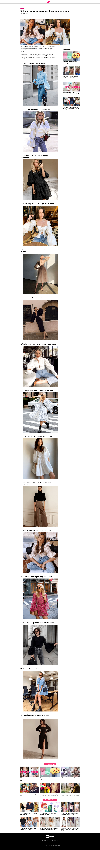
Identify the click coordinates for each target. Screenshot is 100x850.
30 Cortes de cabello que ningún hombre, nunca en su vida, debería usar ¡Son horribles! (71, 78)
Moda (22, 8)
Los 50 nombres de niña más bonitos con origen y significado (71, 93)
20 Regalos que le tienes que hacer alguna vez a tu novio (70, 62)
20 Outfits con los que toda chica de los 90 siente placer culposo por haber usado (71, 109)
